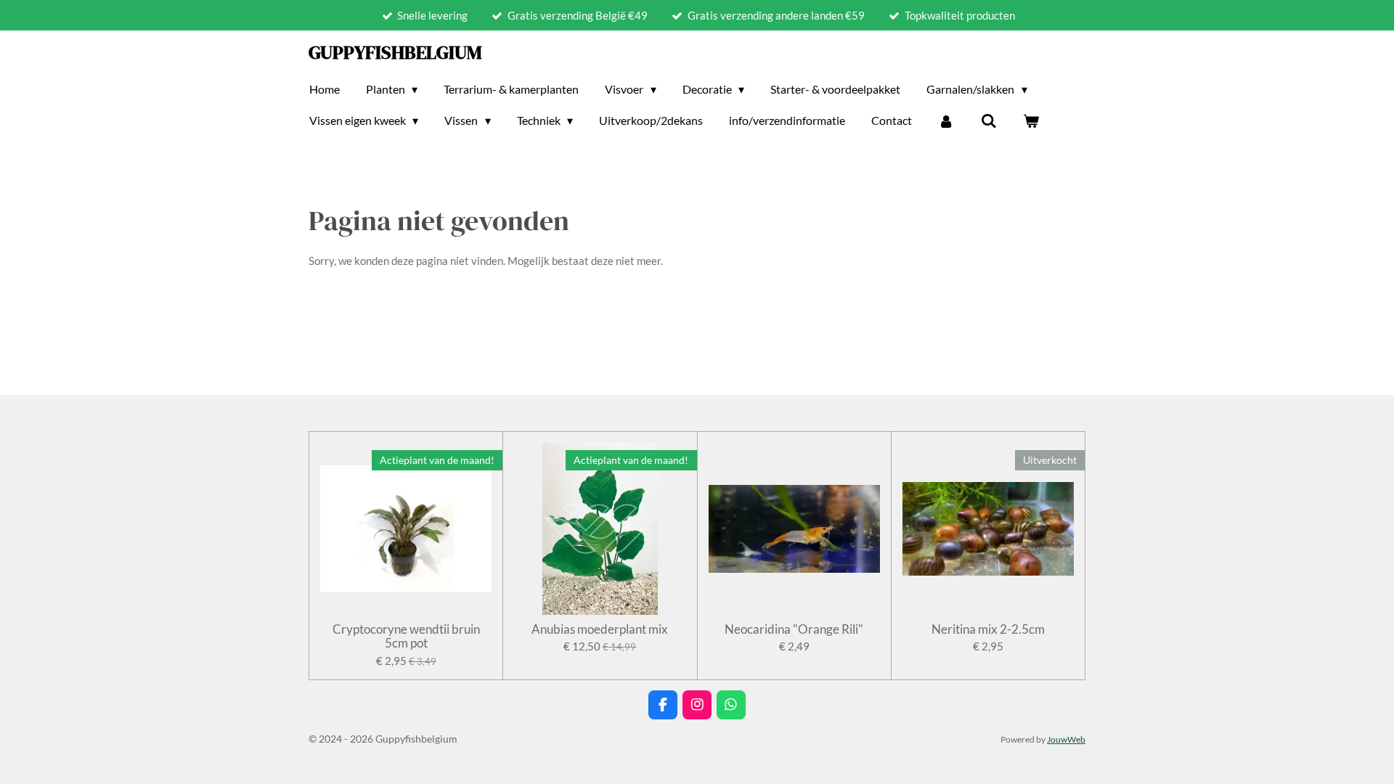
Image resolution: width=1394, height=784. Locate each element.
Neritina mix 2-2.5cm (988, 629)
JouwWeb (1066, 739)
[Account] (946, 120)
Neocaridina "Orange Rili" (794, 629)
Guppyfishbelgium (395, 52)
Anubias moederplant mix (599, 629)
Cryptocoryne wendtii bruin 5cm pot (406, 636)
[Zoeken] (988, 120)
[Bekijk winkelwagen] (1031, 120)
